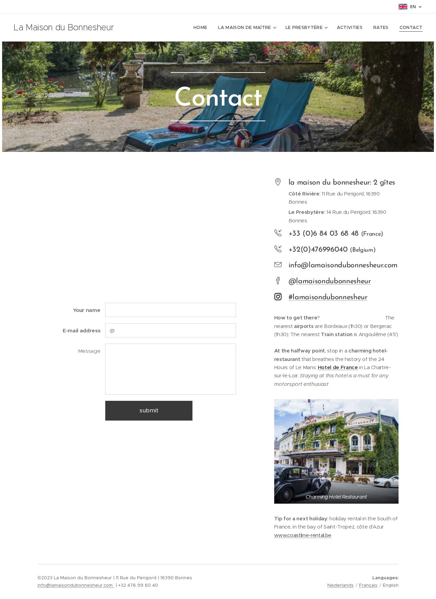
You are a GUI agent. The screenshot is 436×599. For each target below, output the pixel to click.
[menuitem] (202, 27)
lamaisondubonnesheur (333, 281)
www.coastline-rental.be (302, 535)
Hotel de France (338, 367)
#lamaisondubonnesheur (328, 297)
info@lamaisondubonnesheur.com (75, 585)
